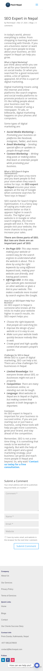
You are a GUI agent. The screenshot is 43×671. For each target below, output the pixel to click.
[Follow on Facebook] (8, 660)
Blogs (31, 23)
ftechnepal (11, 23)
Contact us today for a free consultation (21, 464)
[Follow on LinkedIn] (3, 660)
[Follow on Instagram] (13, 660)
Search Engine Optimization (16, 172)
